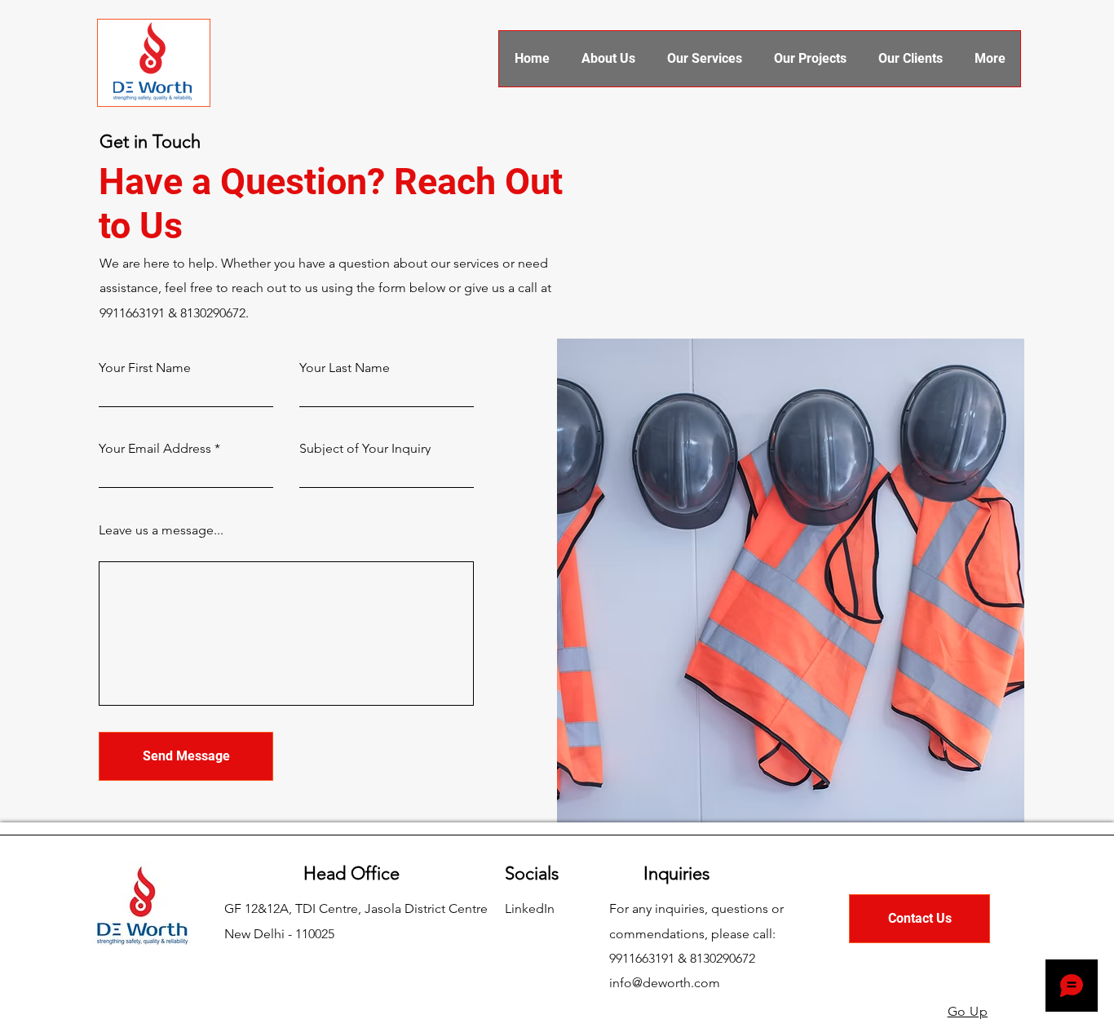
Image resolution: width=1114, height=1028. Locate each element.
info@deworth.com (664, 982)
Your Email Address (155, 448)
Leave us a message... (161, 530)
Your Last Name (344, 367)
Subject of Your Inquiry (365, 448)
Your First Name (145, 367)
